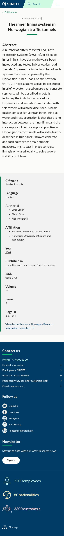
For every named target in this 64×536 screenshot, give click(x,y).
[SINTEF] (11, 4)
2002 (8, 252)
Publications (11, 12)
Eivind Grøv (18, 214)
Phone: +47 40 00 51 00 (15, 359)
